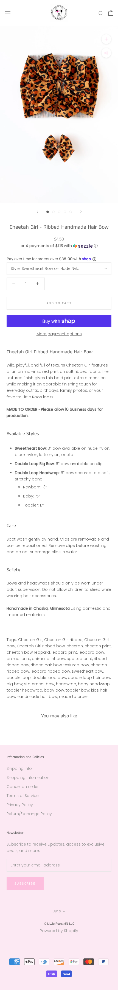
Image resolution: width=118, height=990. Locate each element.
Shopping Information (28, 777)
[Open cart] (110, 13)
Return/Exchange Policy (29, 813)
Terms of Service (23, 795)
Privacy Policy (20, 804)
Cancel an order (23, 786)
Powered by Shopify (59, 930)
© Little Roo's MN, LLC (59, 923)
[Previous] (37, 212)
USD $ (57, 911)
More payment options (59, 334)
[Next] (81, 212)
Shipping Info (19, 768)
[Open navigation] (7, 13)
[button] (59, 246)
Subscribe (25, 883)
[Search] (101, 13)
